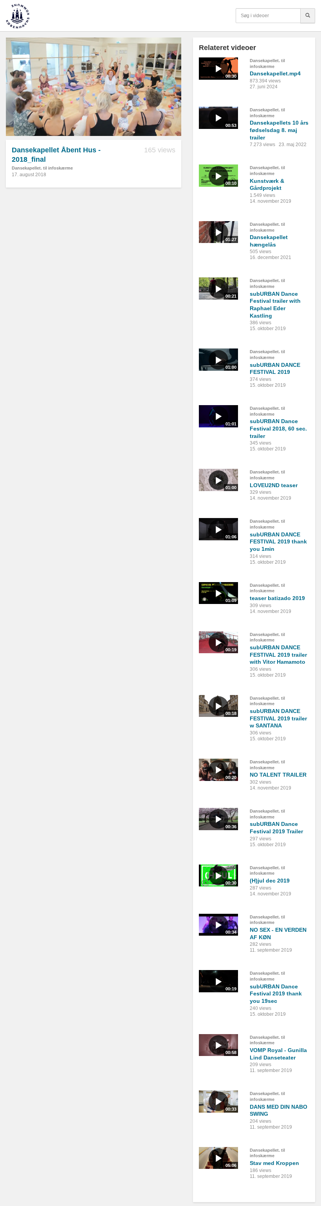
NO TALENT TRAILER (278, 775)
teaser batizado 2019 (277, 598)
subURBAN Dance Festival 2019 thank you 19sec (276, 993)
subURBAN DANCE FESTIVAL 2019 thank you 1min (278, 541)
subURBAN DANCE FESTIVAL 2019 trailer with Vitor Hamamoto (278, 654)
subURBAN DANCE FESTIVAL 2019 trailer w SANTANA (278, 718)
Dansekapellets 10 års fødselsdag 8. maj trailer (279, 130)
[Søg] (307, 15)
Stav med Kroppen (274, 1163)
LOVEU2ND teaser (274, 485)
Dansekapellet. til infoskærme (42, 168)
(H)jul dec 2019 (270, 880)
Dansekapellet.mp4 (275, 73)
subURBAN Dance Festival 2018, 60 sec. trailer (278, 428)
